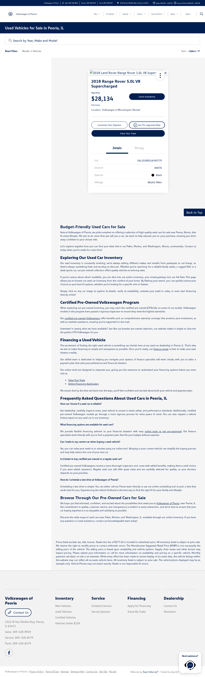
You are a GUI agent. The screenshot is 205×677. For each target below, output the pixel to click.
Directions (170, 611)
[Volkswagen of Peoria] (23, 14)
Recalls (112, 671)
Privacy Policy (36, 671)
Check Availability (147, 96)
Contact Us (21, 612)
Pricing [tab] (139, 148)
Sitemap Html (77, 671)
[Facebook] (9, 653)
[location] (118, 3)
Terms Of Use (52, 671)
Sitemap (64, 671)
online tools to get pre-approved (163, 431)
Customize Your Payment (109, 125)
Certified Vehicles (65, 617)
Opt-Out (103, 671)
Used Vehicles (63, 611)
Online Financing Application (83, 383)
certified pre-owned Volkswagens (82, 318)
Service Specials (100, 611)
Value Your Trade (128, 133)
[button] (160, 76)
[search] (201, 14)
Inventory (64, 598)
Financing (137, 598)
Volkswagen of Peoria (168, 503)
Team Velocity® (151, 671)
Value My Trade (137, 611)
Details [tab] (117, 148)
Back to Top (194, 212)
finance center (161, 348)
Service (98, 598)
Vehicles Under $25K (67, 623)
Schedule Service (101, 605)
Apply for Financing (139, 605)
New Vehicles (63, 605)
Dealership (174, 598)
